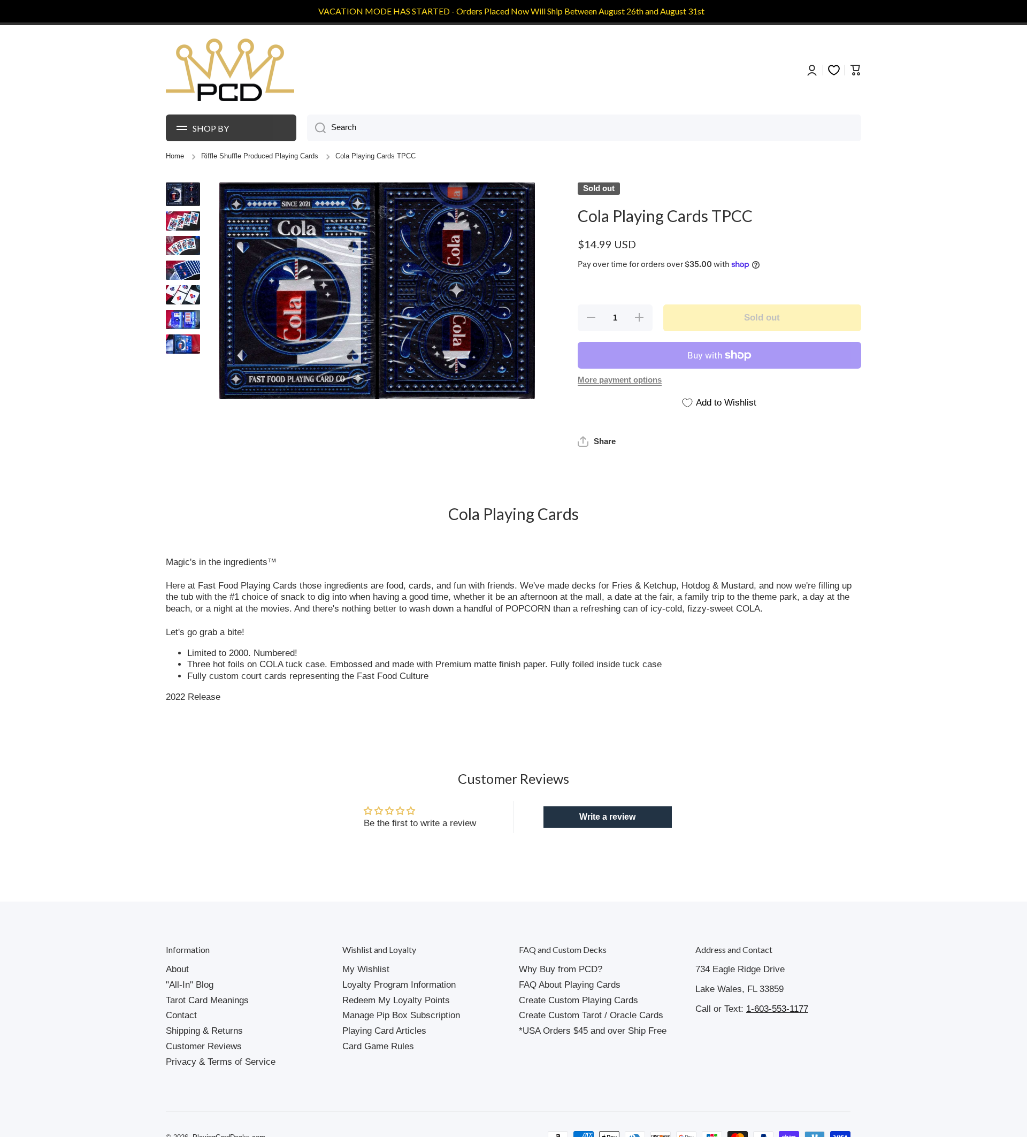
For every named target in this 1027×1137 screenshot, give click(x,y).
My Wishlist (365, 969)
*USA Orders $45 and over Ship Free (592, 1031)
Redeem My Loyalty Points (396, 1000)
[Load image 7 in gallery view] (183, 344)
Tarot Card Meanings (207, 1000)
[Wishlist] (834, 70)
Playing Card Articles (384, 1031)
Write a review (607, 816)
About (177, 969)
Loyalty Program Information (399, 985)
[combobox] (584, 128)
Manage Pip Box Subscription (401, 1015)
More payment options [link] (620, 380)
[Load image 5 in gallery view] (183, 294)
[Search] (316, 128)
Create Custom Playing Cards (578, 1000)
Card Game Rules (378, 1046)
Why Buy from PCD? (560, 969)
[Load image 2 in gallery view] (183, 221)
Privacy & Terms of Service (220, 1062)
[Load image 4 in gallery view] (183, 270)
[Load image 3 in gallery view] (183, 245)
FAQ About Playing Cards (569, 985)
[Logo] (230, 70)
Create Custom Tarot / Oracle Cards (591, 1015)
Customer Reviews (204, 1046)
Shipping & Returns (204, 1031)
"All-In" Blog (189, 985)
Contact (181, 1015)
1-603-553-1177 (777, 1009)
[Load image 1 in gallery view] (183, 194)
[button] (597, 441)
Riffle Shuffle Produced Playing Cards (259, 156)
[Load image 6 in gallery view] (183, 319)
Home (175, 156)
